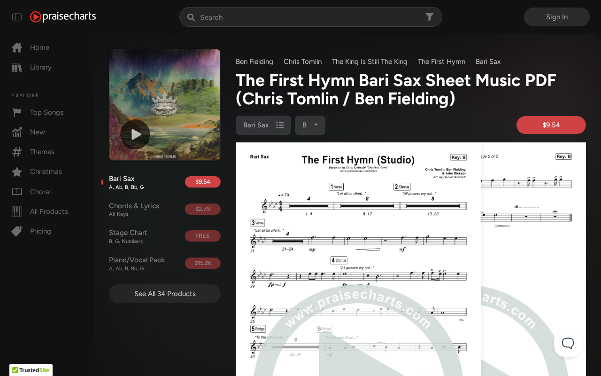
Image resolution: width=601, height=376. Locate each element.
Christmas (46, 171)
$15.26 (202, 262)
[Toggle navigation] (17, 17)
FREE (202, 235)
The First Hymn (441, 61)
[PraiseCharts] (63, 17)
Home (39, 47)
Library (41, 67)
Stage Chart (128, 236)
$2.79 (202, 208)
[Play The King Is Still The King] (135, 134)
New (37, 132)
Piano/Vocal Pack (137, 264)
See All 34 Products (165, 294)
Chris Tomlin (303, 61)
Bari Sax (126, 182)
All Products (49, 211)
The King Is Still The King (370, 61)
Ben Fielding (254, 61)
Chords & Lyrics (134, 210)
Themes (42, 152)
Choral (40, 192)
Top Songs (46, 112)
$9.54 (202, 181)
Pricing (40, 231)
